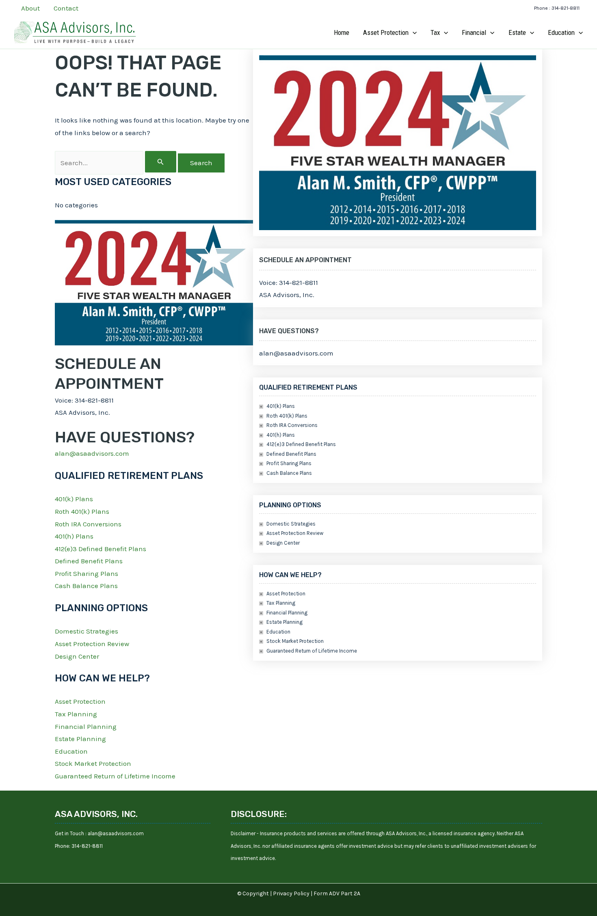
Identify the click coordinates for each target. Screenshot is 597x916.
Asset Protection (80, 701)
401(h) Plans (74, 536)
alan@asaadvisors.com (92, 453)
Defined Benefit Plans (89, 561)
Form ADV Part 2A (337, 893)
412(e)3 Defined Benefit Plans (100, 549)
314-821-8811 (87, 846)
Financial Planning (86, 726)
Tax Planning (76, 714)
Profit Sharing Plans (86, 573)
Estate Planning (80, 739)
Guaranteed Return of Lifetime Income (115, 776)
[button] (557, 8)
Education (71, 751)
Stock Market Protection (93, 763)
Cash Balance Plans (86, 586)
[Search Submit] (160, 161)
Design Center (77, 656)
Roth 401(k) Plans (82, 511)
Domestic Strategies (86, 631)
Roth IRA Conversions (88, 524)
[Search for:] (116, 163)
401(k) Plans (74, 499)
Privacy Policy (291, 893)
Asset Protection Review (92, 644)
